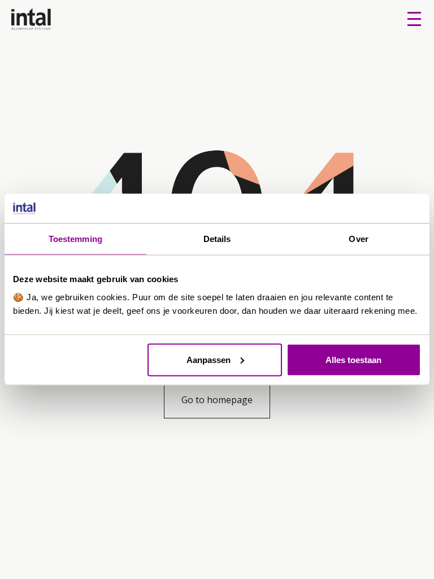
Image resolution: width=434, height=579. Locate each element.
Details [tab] (217, 239)
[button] (414, 18)
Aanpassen (208, 359)
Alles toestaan (353, 359)
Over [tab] (358, 239)
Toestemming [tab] (75, 239)
